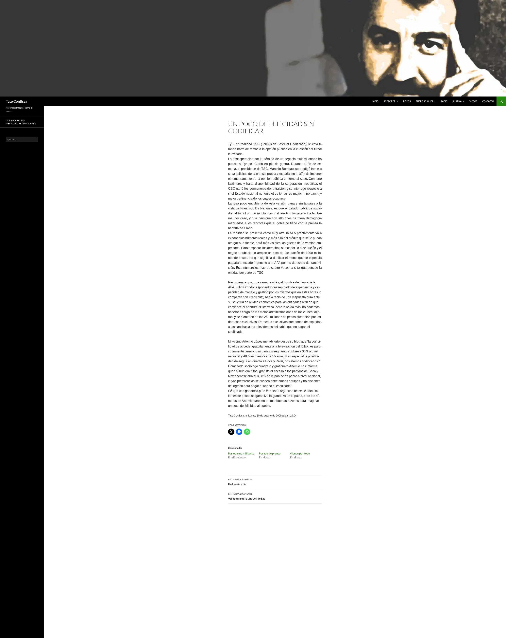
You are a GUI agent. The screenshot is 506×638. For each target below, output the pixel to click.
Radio (444, 101)
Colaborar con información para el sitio (21, 122)
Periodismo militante (241, 453)
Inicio (375, 101)
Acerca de (389, 101)
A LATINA (457, 101)
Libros (407, 101)
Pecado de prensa (269, 453)
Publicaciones (424, 101)
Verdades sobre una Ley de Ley (246, 496)
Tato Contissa (16, 101)
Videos (473, 101)
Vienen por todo (300, 453)
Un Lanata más (240, 482)
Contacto (488, 101)
